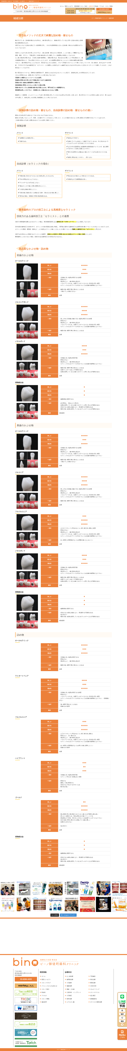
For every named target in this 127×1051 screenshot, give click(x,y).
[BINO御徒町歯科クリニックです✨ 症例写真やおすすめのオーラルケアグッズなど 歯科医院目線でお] (119, 904)
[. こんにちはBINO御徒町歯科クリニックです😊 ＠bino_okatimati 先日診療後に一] (71, 904)
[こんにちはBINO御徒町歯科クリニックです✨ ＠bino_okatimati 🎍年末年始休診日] (87, 904)
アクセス (44, 995)
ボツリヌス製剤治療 (96, 1002)
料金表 (43, 992)
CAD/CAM (93, 986)
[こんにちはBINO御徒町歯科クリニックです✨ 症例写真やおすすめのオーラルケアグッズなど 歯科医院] (7, 888)
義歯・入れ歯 (70, 989)
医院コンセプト (46, 979)
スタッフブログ (46, 982)
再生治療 (92, 979)
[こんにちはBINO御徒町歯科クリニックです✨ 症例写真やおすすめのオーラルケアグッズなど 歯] (39, 904)
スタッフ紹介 (45, 989)
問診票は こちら (122, 1036)
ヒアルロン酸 (70, 1002)
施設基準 (44, 1002)
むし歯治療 (70, 976)
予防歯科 (92, 976)
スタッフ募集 (45, 999)
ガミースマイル (94, 992)
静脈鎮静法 (93, 999)
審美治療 (92, 982)
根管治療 (69, 999)
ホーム (62, 6)
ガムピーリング (94, 989)
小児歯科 (69, 982)
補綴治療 (69, 986)
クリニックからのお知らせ (49, 986)
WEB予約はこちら (104, 12)
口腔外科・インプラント (74, 992)
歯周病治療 (70, 979)
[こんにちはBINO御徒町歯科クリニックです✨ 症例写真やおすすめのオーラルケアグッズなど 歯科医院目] (23, 888)
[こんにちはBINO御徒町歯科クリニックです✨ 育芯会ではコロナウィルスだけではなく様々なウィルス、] (103, 904)
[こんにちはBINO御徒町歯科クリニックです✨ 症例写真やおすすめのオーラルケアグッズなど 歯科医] (71, 888)
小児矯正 (69, 995)
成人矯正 (92, 995)
